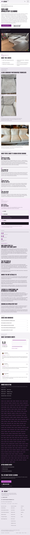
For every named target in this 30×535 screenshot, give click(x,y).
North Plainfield (21, 453)
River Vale (20, 413)
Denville (16, 437)
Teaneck (23, 415)
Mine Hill (2, 441)
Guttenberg (17, 425)
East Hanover (21, 437)
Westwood (22, 417)
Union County (9, 395)
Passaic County (9, 393)
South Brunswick (3, 435)
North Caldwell (9, 423)
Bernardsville (6, 451)
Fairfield (2, 421)
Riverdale (23, 443)
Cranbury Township (3, 429)
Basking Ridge (23, 449)
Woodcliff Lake (3, 419)
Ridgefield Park (9, 413)
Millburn (19, 421)
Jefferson (8, 439)
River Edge (17, 413)
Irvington (9, 421)
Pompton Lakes (20, 447)
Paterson (16, 447)
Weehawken (19, 427)
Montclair (2, 423)
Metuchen (2, 431)
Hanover (2, 439)
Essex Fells (27, 419)
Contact (22, 516)
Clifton (24, 445)
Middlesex (5, 431)
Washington (18, 417)
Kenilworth (24, 457)
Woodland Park (18, 449)
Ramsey (2, 413)
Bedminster (27, 449)
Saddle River (14, 415)
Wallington (14, 417)
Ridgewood (13, 413)
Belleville (9, 419)
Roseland (18, 423)
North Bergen (9, 427)
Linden (27, 457)
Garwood (18, 457)
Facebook (17, 533)
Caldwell (16, 419)
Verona (25, 423)
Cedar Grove (19, 419)
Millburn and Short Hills (23, 421)
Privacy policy (2, 532)
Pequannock (16, 443)
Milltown (9, 431)
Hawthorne (2, 447)
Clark (7, 457)
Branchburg (14, 451)
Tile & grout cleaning (4, 516)
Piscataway (10, 433)
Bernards (2, 451)
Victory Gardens (9, 445)
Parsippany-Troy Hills (11, 443)
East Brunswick (12, 429)
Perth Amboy (6, 433)
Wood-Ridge (25, 417)
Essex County (9, 389)
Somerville (15, 455)
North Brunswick (23, 431)
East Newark (14, 425)
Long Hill (18, 439)
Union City (16, 427)
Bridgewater (18, 451)
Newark (5, 423)
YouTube (23, 533)
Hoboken (24, 425)
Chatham (4, 437)
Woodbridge (20, 435)
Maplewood (15, 421)
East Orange (23, 419)
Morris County (3, 393)
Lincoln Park (14, 439)
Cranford (9, 457)
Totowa (5, 449)
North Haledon (10, 447)
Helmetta (18, 429)
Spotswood (16, 435)
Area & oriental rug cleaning (5, 512)
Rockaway (26, 443)
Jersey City (2, 427)
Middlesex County (9, 391)
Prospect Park (25, 447)
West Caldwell (3, 425)
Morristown (15, 441)
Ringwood (2, 449)
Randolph (20, 443)
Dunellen (8, 429)
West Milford (14, 449)
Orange (15, 423)
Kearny (6, 427)
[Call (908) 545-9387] (25, 1)
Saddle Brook (10, 415)
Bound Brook (10, 451)
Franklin (24, 451)
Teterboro (2, 417)
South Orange (21, 423)
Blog (21, 514)
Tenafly (26, 415)
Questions (22, 512)
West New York (24, 427)
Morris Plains (11, 441)
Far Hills (21, 451)
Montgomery (16, 453)
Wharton (17, 445)
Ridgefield (5, 413)
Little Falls (6, 447)
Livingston (12, 421)
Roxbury (6, 445)
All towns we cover (13, 525)
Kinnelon (11, 439)
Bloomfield (12, 419)
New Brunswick (18, 431)
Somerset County (3, 395)
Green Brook (3, 453)
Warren (24, 455)
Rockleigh (2, 415)
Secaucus (12, 427)
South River (12, 435)
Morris (8, 441)
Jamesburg (26, 429)
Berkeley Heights (3, 457)
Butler (2, 437)
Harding (5, 439)
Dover (18, 437)
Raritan (9, 455)
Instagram (20, 533)
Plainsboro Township (15, 433)
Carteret (27, 427)
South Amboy (23, 433)
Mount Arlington (19, 441)
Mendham (24, 439)
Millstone (13, 453)
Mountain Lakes (3, 443)
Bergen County (3, 389)
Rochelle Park (24, 413)
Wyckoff (7, 419)
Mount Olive (23, 441)
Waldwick (11, 417)
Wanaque (8, 449)
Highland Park (22, 429)
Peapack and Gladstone (4, 455)
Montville (5, 441)
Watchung (27, 455)
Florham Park (25, 437)
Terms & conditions (7, 532)
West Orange (7, 425)
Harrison (21, 425)
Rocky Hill (12, 455)
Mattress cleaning (3, 514)
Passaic (14, 447)
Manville (10, 453)
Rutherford (5, 415)
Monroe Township (13, 431)
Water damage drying (4, 518)
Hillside (21, 457)
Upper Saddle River (7, 417)
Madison (21, 439)
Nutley (12, 423)
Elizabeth (12, 457)
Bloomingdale (20, 445)
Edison (16, 429)
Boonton (23, 435)
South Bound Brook (20, 455)
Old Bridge (2, 433)
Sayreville (20, 433)
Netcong (7, 443)
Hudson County (3, 391)
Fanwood (15, 457)
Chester (10, 437)
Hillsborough (7, 453)
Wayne (11, 449)
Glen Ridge (5, 421)
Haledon (26, 445)
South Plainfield (8, 435)
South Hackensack (18, 415)
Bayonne (11, 425)
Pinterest (25, 533)
